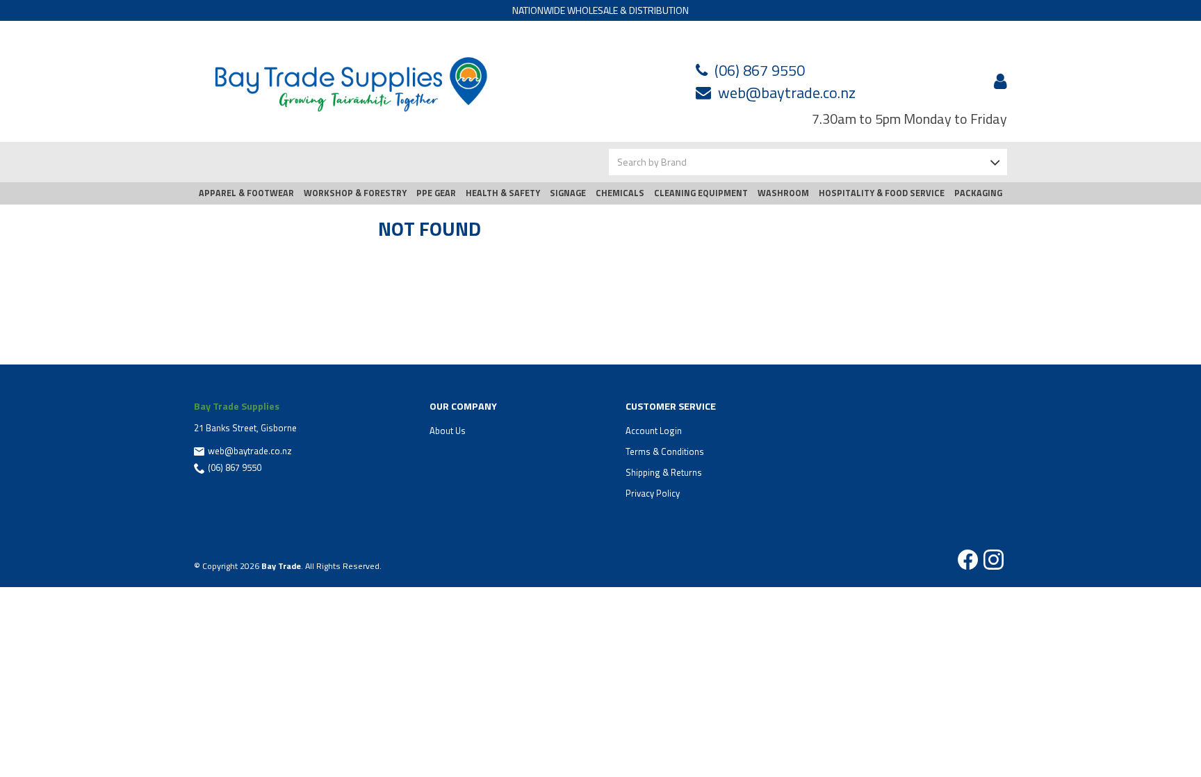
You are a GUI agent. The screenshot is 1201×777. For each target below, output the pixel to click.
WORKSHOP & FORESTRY (355, 193)
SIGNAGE (568, 193)
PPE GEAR (436, 193)
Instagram (993, 560)
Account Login (654, 431)
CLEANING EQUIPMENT (701, 193)
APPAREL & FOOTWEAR (246, 193)
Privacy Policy (653, 493)
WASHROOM (783, 193)
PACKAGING (978, 193)
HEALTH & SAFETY (503, 193)
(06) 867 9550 (759, 70)
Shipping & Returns (664, 472)
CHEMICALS (620, 193)
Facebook (968, 560)
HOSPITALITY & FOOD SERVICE (882, 193)
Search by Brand (652, 161)
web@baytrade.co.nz (787, 92)
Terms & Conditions (665, 451)
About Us (448, 431)
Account (998, 81)
